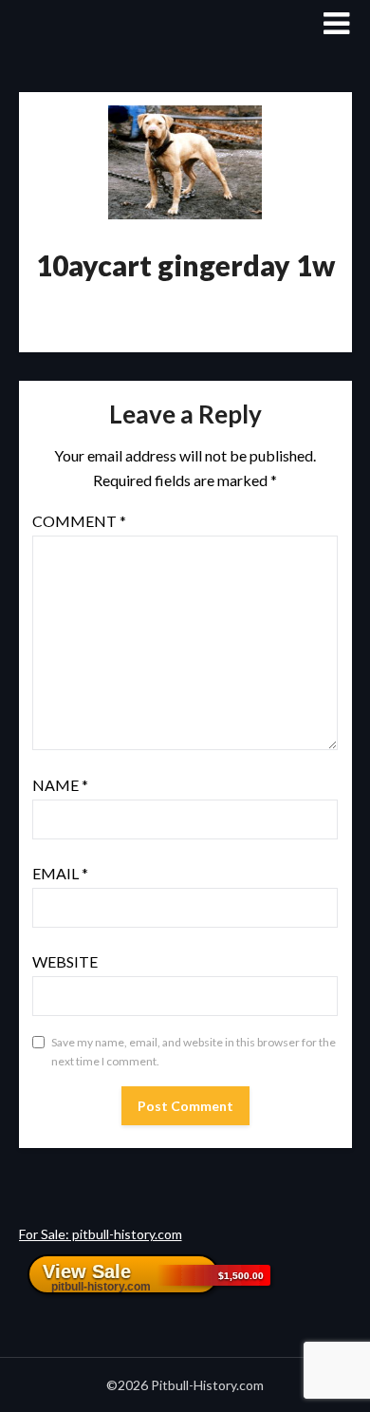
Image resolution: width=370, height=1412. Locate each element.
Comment (79, 521)
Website (65, 961)
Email (60, 873)
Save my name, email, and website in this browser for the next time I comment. (193, 1051)
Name (60, 785)
